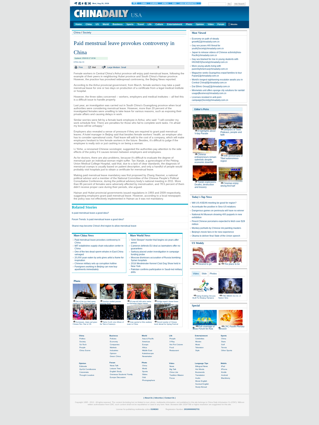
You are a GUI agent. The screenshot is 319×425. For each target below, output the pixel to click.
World (106, 24)
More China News (84, 235)
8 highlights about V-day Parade (205, 132)
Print (81, 67)
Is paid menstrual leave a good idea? (90, 213)
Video (211, 24)
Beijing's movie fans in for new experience (213, 232)
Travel (140, 24)
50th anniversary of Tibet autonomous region (231, 158)
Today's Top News (202, 197)
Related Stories (84, 207)
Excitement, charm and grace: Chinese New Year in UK (85, 323)
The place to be (232, 264)
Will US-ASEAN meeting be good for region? (214, 203)
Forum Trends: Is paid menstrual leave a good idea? (98, 219)
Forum (220, 24)
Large (109, 67)
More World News (140, 235)
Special (196, 305)
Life (150, 24)
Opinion (200, 24)
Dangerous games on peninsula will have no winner (218, 210)
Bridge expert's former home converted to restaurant (166, 302)
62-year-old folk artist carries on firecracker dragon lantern (139, 302)
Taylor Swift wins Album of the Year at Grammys (112, 323)
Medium (116, 67)
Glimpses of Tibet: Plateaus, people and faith (231, 132)
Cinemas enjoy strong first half (229, 184)
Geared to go (205, 264)
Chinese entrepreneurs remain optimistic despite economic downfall (205, 158)
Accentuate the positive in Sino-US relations (214, 206)
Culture (159, 24)
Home (79, 24)
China (89, 24)
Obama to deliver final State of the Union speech (216, 236)
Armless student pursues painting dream (110, 302)
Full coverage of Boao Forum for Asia (204, 327)
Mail (94, 67)
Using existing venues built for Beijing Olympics (204, 297)
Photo (189, 24)
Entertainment (174, 24)
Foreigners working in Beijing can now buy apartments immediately (96, 268)
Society (87, 32)
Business (118, 24)
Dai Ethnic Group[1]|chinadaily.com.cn (211, 86)
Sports (129, 24)
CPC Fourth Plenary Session (231, 327)
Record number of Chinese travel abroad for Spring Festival (166, 323)
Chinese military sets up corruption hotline (96, 263)
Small (123, 67)
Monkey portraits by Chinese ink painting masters (216, 228)
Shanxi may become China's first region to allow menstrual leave (104, 226)
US (97, 24)
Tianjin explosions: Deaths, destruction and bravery (205, 184)
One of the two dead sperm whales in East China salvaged (84, 302)
